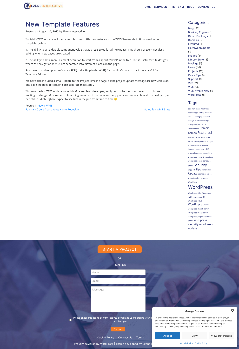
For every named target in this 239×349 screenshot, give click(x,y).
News (41, 105)
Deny (195, 335)
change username (195, 121)
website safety (194, 178)
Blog (190, 6)
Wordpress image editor (198, 213)
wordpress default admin (198, 209)
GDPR (197, 137)
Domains (193, 40)
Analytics (205, 109)
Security (200, 165)
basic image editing (196, 113)
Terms (140, 337)
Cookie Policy (186, 343)
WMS (49, 105)
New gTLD (205, 149)
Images (192, 55)
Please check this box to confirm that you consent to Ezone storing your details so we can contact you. (121, 319)
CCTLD (191, 117)
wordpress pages (195, 217)
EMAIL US (119, 265)
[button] (232, 311)
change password (202, 117)
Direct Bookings (198, 36)
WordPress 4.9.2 (195, 201)
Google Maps (195, 145)
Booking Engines (198, 32)
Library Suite (196, 59)
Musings (193, 63)
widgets (204, 178)
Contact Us (206, 6)
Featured (193, 44)
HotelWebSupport (199, 47)
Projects (193, 71)
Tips (198, 169)
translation (206, 170)
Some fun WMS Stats (157, 109)
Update (192, 173)
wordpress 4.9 (199, 197)
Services (160, 6)
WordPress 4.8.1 (194, 193)
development (193, 128)
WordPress (194, 94)
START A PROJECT (119, 249)
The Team (177, 6)
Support (193, 79)
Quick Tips (194, 75)
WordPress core (198, 204)
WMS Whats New (198, 90)
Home (147, 6)
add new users (194, 109)
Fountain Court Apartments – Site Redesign (52, 109)
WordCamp (192, 182)
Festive (191, 137)
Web (190, 83)
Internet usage (194, 149)
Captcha (208, 113)
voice (209, 174)
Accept (167, 335)
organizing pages (195, 153)
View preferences (221, 335)
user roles (202, 174)
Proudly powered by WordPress (94, 343)
